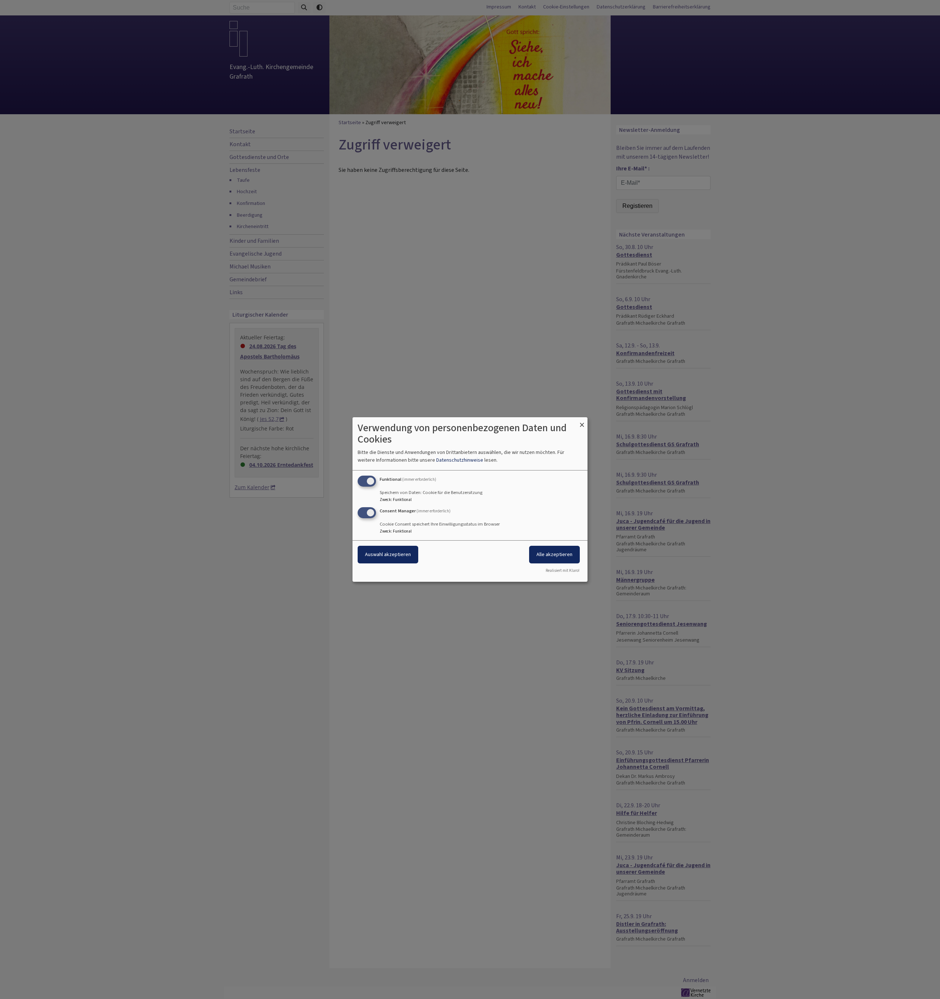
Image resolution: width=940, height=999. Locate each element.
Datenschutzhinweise (459, 460)
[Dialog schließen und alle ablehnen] (582, 421)
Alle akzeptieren (554, 554)
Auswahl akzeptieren (388, 554)
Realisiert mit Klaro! (562, 570)
